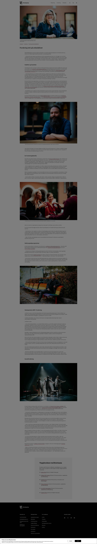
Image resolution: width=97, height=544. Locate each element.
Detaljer (70, 540)
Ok (77, 540)
